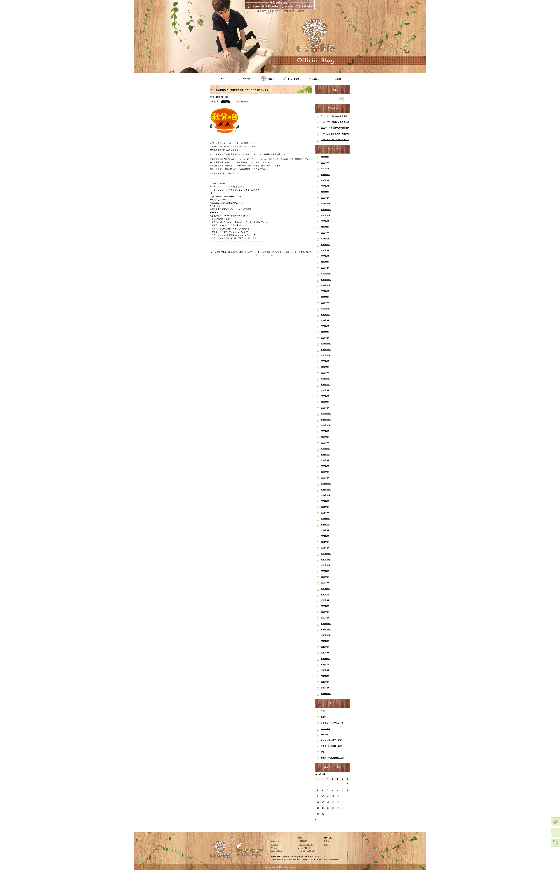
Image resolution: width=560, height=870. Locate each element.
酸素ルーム (325, 734)
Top (221, 79)
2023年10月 (326, 355)
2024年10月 (326, 285)
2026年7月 (325, 163)
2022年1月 (325, 478)
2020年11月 (326, 559)
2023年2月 (325, 402)
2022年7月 (325, 443)
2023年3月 (325, 396)
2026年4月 (325, 180)
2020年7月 (325, 583)
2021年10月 (326, 495)
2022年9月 (325, 431)
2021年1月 (325, 548)
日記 (323, 711)
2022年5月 (325, 454)
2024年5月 (325, 314)
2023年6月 (325, 379)
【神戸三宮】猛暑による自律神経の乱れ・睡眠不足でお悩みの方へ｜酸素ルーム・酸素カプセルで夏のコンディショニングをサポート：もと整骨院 (335, 122)
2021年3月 (325, 536)
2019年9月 (325, 641)
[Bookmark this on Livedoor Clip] (215, 102)
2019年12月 (326, 624)
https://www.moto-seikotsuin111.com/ (225, 196)
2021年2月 (325, 542)
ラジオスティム (306, 844)
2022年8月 (325, 437)
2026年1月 (325, 198)
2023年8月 (325, 367)
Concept (245, 79)
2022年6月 (325, 449)
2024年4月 (325, 320)
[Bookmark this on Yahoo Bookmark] (218, 102)
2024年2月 (325, 332)
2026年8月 (325, 157)
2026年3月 (325, 186)
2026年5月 (325, 175)
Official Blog (276, 851)
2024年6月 (325, 309)
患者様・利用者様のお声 (331, 746)
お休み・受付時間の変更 (331, 740)
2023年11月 (326, 349)
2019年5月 (325, 664)
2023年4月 (325, 390)
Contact (338, 79)
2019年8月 (325, 647)
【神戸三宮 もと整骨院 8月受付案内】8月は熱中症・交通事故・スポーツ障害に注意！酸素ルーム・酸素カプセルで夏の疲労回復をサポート (335, 134)
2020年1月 (325, 618)
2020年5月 (325, 594)
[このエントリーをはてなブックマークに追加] (212, 102)
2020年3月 (325, 606)
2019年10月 (326, 635)
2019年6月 (325, 659)
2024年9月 (325, 291)
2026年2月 (325, 192)
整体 (326, 844)
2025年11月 (326, 209)
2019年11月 (326, 629)
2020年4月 (325, 600)
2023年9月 (325, 361)
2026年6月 (325, 169)
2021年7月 (325, 513)
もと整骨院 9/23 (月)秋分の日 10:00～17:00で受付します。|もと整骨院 (280, 11)
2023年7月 (325, 373)
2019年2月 (325, 682)
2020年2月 (325, 612)
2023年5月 (325, 384)
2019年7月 (325, 653)
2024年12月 (326, 274)
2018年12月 (326, 694)
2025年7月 (325, 233)
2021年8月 (325, 507)
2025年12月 (326, 204)
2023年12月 (326, 344)
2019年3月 (325, 676)
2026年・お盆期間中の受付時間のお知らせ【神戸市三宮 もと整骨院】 (335, 128)
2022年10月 (326, 425)
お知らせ (324, 717)
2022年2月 (325, 472)
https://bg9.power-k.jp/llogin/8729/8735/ (226, 203)
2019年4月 (325, 670)
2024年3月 (325, 326)
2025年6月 (325, 239)
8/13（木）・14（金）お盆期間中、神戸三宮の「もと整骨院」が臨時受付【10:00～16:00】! (335, 117)
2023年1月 (325, 408)
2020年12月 (326, 554)
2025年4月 (325, 250)
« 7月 (317, 820)
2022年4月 (325, 460)
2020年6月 (325, 589)
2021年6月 (325, 519)
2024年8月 (325, 297)
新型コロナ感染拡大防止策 (332, 758)
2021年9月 (325, 501)
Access (315, 79)
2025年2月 (325, 262)
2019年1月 (325, 688)
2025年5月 (325, 244)
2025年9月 (325, 221)
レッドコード (305, 848)
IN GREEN (291, 79)
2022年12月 (326, 414)
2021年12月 (326, 484)
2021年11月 (326, 489)
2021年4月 (325, 530)
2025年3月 (325, 256)
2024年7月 (325, 303)
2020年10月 (326, 565)
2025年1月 (325, 268)
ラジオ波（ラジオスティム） (333, 723)
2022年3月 (325, 466)
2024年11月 (326, 279)
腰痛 (323, 752)
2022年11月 (326, 419)
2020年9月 (325, 571)
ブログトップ (332, 90)
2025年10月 (326, 215)
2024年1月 (325, 338)
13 (338, 796)
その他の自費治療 (307, 851)
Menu (268, 79)
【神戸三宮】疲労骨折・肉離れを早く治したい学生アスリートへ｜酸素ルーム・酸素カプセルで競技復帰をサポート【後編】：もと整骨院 (335, 140)
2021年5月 (325, 524)
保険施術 (303, 841)
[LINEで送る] (242, 102)
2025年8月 (325, 227)
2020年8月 (325, 577)
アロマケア (325, 729)
